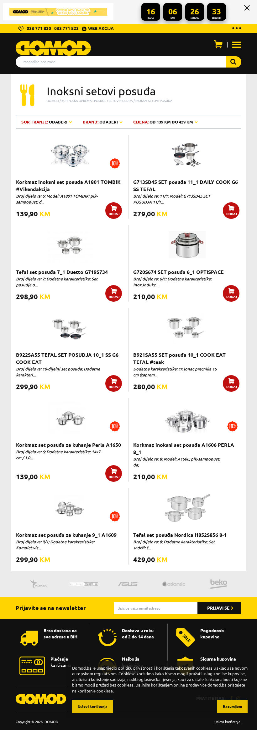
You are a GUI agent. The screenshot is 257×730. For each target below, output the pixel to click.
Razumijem (232, 706)
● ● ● (236, 27)
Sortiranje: (44, 121)
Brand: (100, 121)
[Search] (233, 62)
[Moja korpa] (218, 45)
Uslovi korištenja (227, 722)
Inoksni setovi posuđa (153, 101)
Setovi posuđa (121, 101)
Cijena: (163, 121)
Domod (53, 101)
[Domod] (53, 44)
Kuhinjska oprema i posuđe (83, 101)
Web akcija (101, 28)
